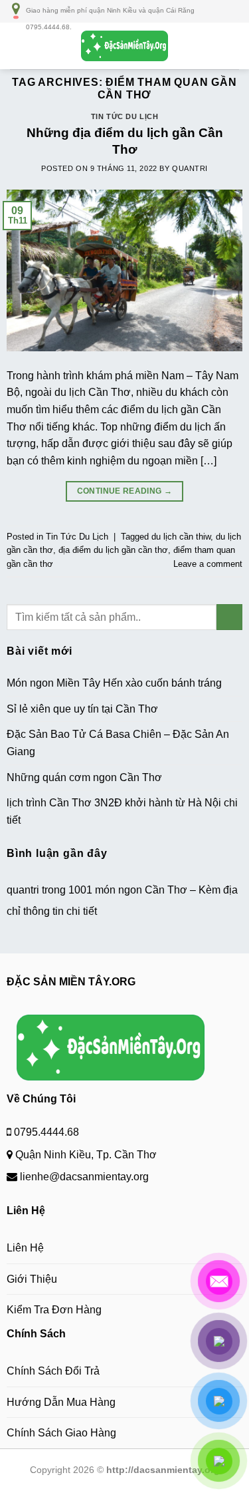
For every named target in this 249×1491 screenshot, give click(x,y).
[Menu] (18, 45)
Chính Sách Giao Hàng (61, 1432)
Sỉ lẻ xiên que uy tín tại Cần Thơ (82, 709)
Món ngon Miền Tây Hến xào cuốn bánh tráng (114, 683)
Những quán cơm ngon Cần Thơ (84, 777)
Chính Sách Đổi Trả (53, 1371)
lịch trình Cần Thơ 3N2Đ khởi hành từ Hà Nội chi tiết (122, 811)
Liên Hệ (25, 1247)
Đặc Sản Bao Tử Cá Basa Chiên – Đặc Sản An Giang (118, 743)
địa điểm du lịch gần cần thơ (113, 550)
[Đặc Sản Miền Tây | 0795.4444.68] (125, 46)
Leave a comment (207, 564)
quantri (190, 168)
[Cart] (232, 46)
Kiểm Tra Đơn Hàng (54, 1309)
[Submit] (229, 617)
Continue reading (125, 491)
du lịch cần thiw (180, 537)
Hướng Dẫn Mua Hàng (61, 1402)
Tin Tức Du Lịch (124, 116)
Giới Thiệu (32, 1279)
